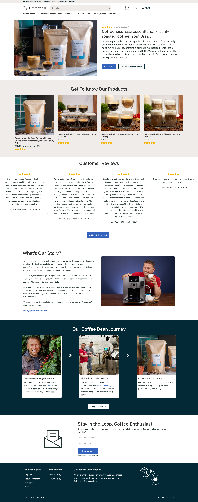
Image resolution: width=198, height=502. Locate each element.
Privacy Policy (55, 475)
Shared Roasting (104, 385)
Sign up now (87, 451)
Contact (28, 487)
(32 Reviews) (123, 27)
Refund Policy (55, 479)
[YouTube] (172, 497)
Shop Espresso (97, 407)
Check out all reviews (98, 235)
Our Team (29, 483)
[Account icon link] (137, 8)
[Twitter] (163, 497)
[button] (36, 14)
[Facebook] (158, 497)
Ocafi (49, 385)
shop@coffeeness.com (35, 310)
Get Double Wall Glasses (131, 66)
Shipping (28, 475)
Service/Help (128, 8)
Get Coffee (108, 66)
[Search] (109, 8)
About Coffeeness (32, 479)
